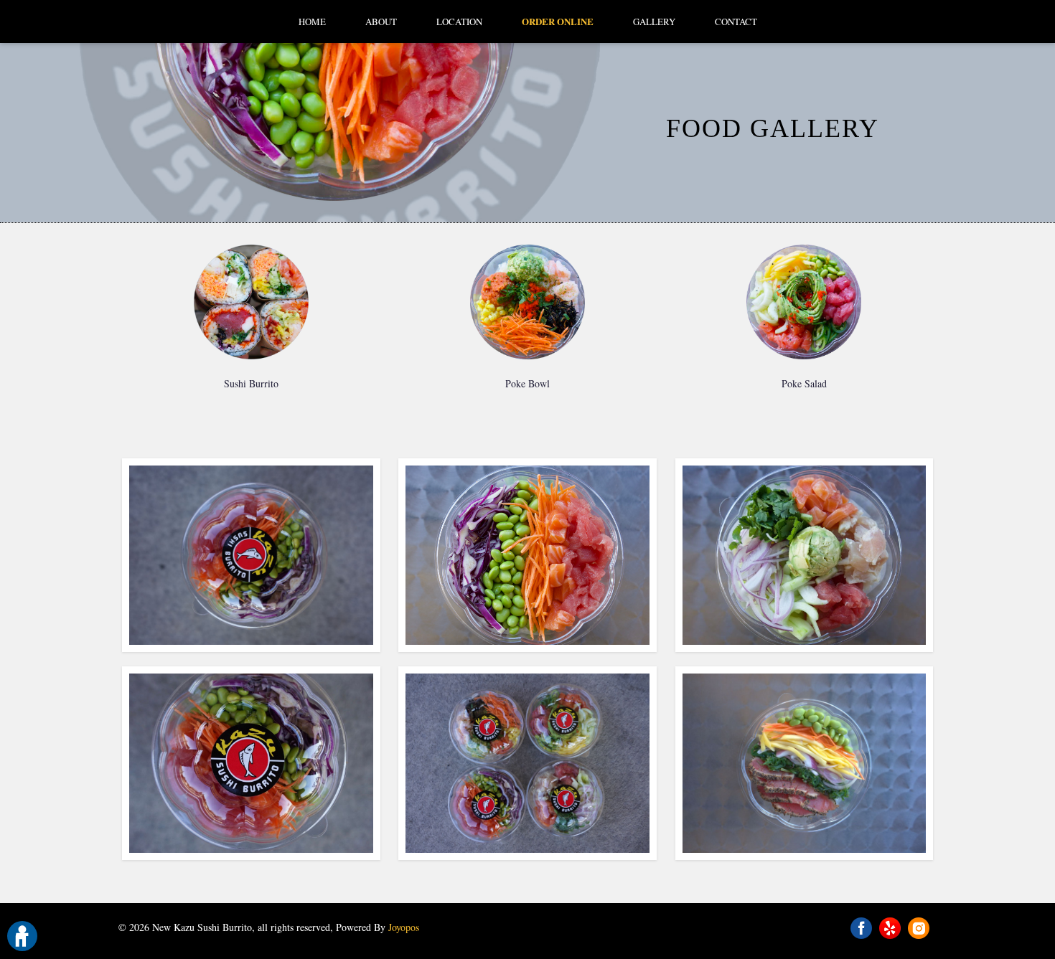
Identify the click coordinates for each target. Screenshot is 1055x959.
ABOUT (381, 21)
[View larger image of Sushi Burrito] (251, 302)
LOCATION (459, 21)
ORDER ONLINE (558, 21)
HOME (312, 21)
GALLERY (654, 21)
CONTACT (736, 21)
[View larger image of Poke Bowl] (527, 302)
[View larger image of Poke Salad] (805, 302)
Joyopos (403, 927)
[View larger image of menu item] (251, 555)
